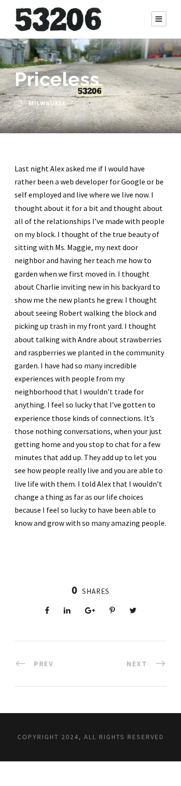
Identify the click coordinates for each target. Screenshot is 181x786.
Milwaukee (47, 103)
